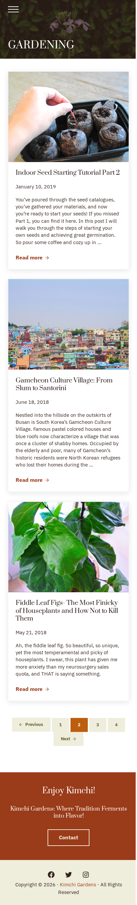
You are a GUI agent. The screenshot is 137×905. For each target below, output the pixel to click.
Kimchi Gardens (68, 9)
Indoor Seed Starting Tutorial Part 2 (68, 173)
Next (65, 739)
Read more (32, 258)
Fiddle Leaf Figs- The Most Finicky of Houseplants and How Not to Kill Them (67, 611)
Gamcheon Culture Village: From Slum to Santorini (64, 384)
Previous (34, 724)
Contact (68, 837)
